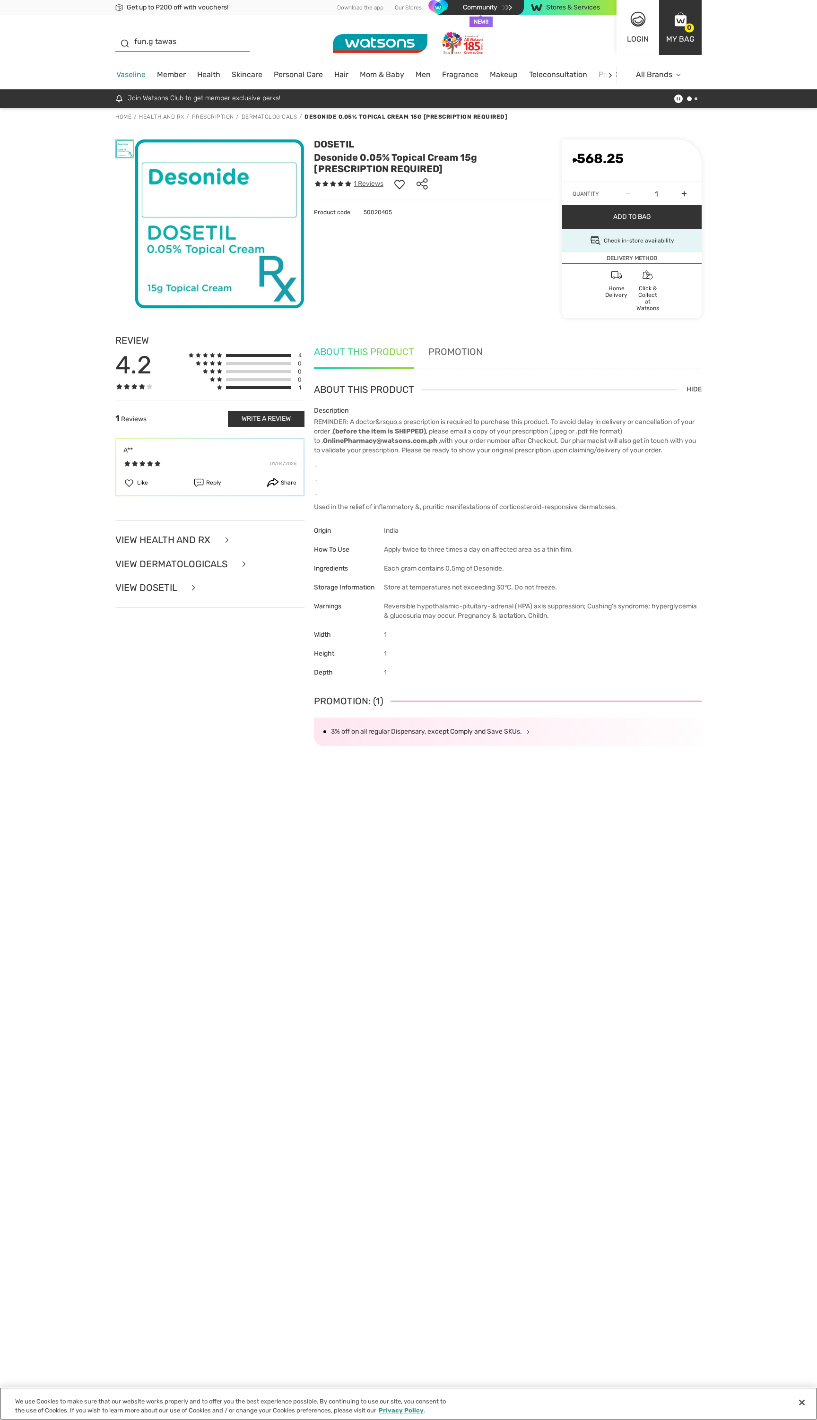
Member (171, 74)
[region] (408, 1403)
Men (423, 74)
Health (208, 74)
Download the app (360, 7)
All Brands (654, 74)
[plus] (684, 194)
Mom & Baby (382, 74)
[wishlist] (399, 184)
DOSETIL (334, 144)
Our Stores (408, 7)
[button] (680, 27)
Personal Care (298, 74)
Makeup (504, 74)
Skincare (247, 74)
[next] (610, 75)
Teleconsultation (558, 74)
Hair (341, 74)
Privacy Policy (401, 1410)
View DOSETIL (147, 588)
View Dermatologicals (172, 564)
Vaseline (131, 74)
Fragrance (460, 74)
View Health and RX (164, 540)
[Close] (801, 1402)
